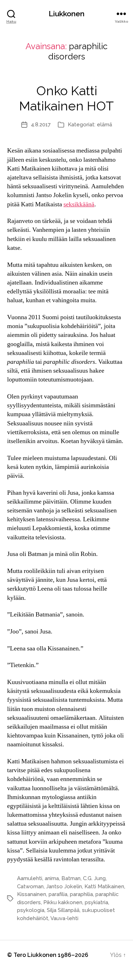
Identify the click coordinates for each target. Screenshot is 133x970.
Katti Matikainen (104, 886)
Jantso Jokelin (64, 886)
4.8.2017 (41, 124)
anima (52, 878)
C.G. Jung (94, 878)
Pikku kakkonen (62, 902)
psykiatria (96, 902)
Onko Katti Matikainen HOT (66, 98)
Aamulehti (29, 878)
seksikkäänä (78, 204)
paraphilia (81, 894)
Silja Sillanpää (63, 910)
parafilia (58, 894)
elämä (104, 124)
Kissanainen (31, 894)
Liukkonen (66, 13)
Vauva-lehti (64, 918)
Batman (71, 878)
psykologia (30, 910)
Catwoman (30, 886)
